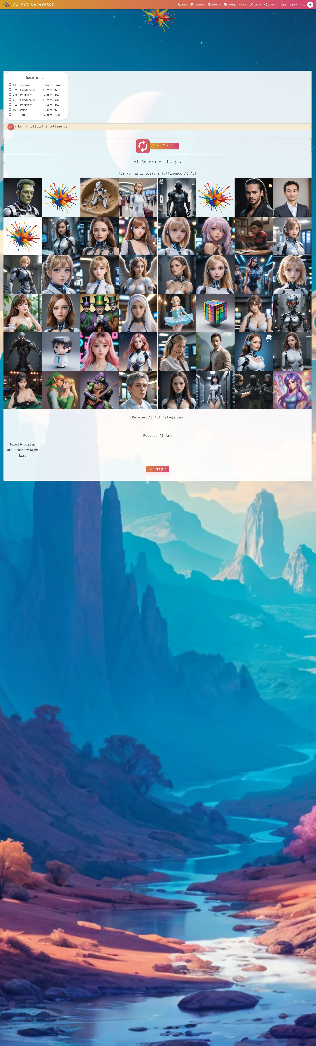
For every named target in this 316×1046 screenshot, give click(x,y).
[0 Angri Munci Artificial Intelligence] (61, 236)
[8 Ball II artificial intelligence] (22, 390)
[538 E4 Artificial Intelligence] (292, 313)
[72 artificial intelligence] (254, 351)
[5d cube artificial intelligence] (61, 351)
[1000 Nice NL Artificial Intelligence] (99, 274)
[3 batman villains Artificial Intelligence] (99, 313)
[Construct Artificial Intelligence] (99, 197)
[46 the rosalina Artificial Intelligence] (177, 313)
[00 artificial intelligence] (177, 236)
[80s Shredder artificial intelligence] (99, 390)
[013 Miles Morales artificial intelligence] (254, 236)
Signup (293, 4)
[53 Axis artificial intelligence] (254, 313)
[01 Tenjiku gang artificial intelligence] (215, 236)
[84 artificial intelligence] (138, 390)
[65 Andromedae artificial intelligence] (138, 351)
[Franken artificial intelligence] (22, 197)
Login (283, 4)
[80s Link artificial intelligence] (61, 390)
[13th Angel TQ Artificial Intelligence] (138, 274)
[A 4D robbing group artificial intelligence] (254, 390)
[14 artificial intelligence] (177, 274)
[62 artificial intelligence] (99, 351)
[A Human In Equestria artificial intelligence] (292, 390)
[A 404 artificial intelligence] (215, 390)
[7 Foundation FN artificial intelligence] (215, 351)
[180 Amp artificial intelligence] (254, 274)
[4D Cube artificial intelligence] (215, 313)
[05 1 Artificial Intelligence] (292, 236)
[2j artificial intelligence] (61, 313)
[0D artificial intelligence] (61, 274)
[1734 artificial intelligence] (215, 274)
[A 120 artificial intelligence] (177, 390)
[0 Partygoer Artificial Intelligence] (138, 236)
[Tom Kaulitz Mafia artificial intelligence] (254, 197)
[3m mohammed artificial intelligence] (138, 313)
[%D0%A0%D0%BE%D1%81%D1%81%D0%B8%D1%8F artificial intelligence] (22, 236)
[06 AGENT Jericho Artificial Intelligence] (22, 274)
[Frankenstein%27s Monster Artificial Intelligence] (61, 197)
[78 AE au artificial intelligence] (292, 351)
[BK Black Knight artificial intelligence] (177, 197)
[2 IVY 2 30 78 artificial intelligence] (22, 313)
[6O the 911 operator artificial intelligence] (177, 351)
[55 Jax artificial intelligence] (22, 351)
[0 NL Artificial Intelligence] (99, 236)
